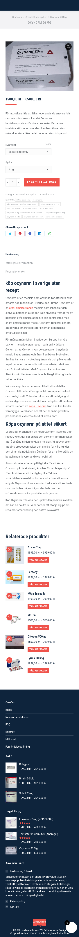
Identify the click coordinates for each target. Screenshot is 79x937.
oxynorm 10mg (13, 208)
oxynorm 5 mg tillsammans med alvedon (25, 213)
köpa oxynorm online (50, 204)
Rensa (48, 144)
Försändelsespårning (18, 746)
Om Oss (10, 702)
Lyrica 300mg (36, 658)
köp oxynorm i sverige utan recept (22, 204)
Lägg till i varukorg (41, 182)
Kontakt (10, 731)
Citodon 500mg (37, 636)
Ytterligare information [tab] (19, 263)
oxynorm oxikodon (54, 217)
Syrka (9, 162)
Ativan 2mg (35, 547)
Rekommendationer (17, 717)
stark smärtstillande (21, 308)
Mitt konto (11, 739)
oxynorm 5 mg (46, 208)
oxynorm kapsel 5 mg (55, 213)
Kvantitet (11, 144)
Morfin (32, 615)
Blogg (9, 709)
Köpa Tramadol (37, 593)
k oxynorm (37, 200)
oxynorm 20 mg (30, 208)
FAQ (8, 724)
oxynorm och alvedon (33, 217)
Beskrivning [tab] (12, 254)
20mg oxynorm (23, 200)
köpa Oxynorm (37, 406)
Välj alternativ (38, 560)
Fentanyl (33, 572)
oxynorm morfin (13, 217)
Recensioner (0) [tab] (15, 271)
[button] (68, 46)
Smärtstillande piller (26, 194)
